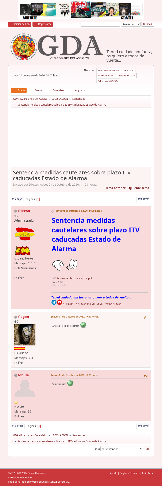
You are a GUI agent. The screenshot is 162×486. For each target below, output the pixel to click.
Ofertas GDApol (108, 80)
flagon (23, 316)
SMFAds (12, 477)
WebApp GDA (105, 75)
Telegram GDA (126, 75)
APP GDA (68, 304)
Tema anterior (115, 188)
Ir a (97, 448)
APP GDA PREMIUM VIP (89, 304)
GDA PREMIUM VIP (108, 70)
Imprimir (143, 199)
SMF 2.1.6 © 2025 (17, 473)
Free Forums (26, 477)
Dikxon (24, 210)
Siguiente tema (138, 188)
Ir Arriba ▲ (148, 473)
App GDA (129, 70)
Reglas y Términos (129, 473)
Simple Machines (36, 473)
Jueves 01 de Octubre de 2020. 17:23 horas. (75, 375)
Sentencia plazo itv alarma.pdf (74, 278)
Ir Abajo (17, 199)
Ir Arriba (17, 426)
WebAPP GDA (113, 304)
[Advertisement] (81, 138)
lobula (23, 375)
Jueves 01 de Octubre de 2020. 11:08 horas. (78, 210)
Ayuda (113, 473)
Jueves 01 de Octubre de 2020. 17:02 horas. (75, 316)
